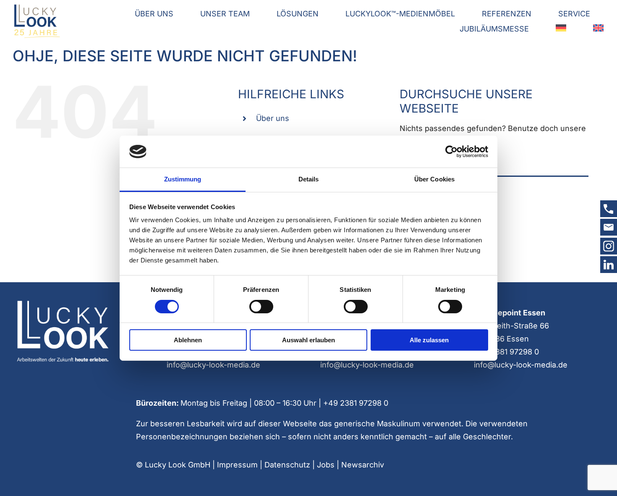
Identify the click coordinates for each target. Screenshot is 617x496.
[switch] (261, 306)
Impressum (237, 464)
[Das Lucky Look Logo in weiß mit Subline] (62, 302)
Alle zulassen (429, 340)
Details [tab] (308, 179)
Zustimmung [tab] (182, 179)
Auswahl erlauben (308, 340)
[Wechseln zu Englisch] (598, 29)
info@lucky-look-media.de (213, 364)
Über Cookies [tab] (434, 179)
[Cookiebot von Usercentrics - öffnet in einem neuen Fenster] (451, 151)
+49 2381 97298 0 (506, 351)
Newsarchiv (362, 464)
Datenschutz (287, 464)
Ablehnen (188, 340)
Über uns (272, 118)
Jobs (326, 464)
